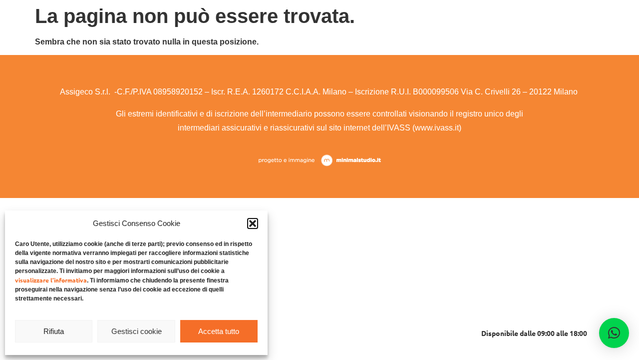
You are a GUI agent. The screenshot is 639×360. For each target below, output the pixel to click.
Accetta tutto (218, 331)
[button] (253, 223)
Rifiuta (53, 331)
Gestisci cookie (136, 331)
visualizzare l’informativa (51, 280)
